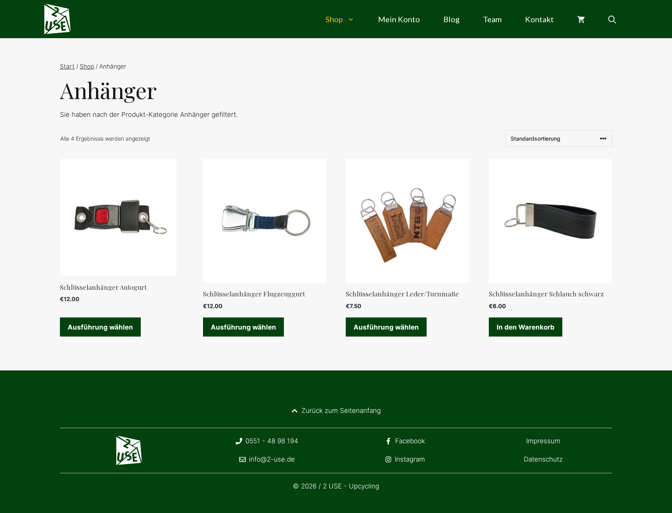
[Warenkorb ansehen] (581, 19)
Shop (334, 19)
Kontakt (539, 19)
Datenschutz (543, 459)
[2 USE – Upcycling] (57, 19)
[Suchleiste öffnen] (612, 19)
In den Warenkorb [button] (526, 327)
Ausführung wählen (100, 327)
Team (492, 19)
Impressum (543, 441)
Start (67, 66)
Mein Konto (399, 19)
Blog (451, 19)
